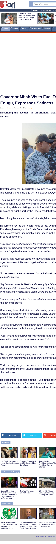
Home (35, 10)
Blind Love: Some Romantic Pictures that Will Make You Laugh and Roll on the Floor (26, 17)
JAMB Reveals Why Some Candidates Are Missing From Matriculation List (9, 525)
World (25, 28)
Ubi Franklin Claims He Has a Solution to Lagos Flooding (10, 463)
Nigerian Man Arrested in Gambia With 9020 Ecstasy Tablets (47, 524)
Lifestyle (47, 28)
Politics (15, 28)
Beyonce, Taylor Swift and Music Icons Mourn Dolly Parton (28, 463)
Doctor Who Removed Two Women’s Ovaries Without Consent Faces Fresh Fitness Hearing (28, 525)
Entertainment (36, 28)
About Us (43, 536)
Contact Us (47, 10)
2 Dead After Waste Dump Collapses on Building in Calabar (46, 493)
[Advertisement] (28, 62)
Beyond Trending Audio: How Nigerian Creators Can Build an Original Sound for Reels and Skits (9, 495)
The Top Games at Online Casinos (26, 492)
